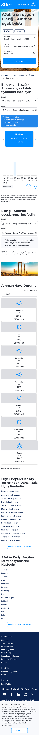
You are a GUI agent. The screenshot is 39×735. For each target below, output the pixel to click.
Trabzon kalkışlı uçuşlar (11, 505)
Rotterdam (5, 587)
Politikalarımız (7, 646)
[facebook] (11, 694)
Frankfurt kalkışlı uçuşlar (11, 516)
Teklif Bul (19, 142)
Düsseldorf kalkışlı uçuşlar (12, 512)
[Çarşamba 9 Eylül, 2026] (35, 175)
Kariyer (4, 662)
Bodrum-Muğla (7, 598)
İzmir (3, 580)
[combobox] (20, 100)
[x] (32, 694)
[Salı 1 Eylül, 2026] (8, 175)
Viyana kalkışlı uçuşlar (10, 526)
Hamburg (5, 591)
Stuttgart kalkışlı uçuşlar (11, 498)
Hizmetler (24, 4)
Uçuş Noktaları (7, 653)
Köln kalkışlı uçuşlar (9, 523)
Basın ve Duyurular (9, 671)
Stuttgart (5, 608)
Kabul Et (19, 731)
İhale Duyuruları (7, 650)
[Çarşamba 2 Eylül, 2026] (11, 175)
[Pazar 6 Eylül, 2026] (25, 175)
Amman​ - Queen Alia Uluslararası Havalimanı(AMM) (18, 46)
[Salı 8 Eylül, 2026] (32, 175)
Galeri (3, 675)
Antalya (4, 577)
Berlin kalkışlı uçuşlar (10, 502)
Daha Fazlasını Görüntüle (19, 546)
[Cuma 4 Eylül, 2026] (18, 175)
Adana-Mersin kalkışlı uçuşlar (13, 533)
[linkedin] (18, 694)
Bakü (3, 615)
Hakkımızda (6, 640)
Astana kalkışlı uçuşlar (10, 537)
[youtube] (4, 694)
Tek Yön (7, 31)
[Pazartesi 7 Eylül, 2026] (28, 175)
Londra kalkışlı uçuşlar (10, 540)
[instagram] (25, 694)
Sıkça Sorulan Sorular (10, 656)
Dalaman (5, 594)
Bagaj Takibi (6, 684)
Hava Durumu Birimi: (30, 290)
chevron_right (36, 139)
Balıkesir (4, 601)
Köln (3, 618)
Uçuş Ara (20, 61)
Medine (4, 605)
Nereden (7, 36)
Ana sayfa (5, 75)
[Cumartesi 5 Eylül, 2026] (21, 175)
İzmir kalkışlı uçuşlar (9, 530)
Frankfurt (5, 584)
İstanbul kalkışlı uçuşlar (11, 491)
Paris (3, 611)
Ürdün (31, 75)
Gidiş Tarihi (8, 51)
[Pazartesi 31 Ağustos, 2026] (4, 175)
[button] (20, 31)
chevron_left (3, 139)
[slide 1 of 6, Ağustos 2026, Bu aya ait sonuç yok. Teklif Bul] (19, 139)
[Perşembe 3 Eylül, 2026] (15, 169)
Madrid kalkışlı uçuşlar (10, 509)
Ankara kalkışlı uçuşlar (10, 495)
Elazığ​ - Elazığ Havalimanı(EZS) (17, 39)
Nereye (6, 44)
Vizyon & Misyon (8, 643)
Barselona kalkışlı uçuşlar (11, 519)
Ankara (4, 570)
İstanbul (4, 573)
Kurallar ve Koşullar (9, 659)
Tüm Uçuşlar (19, 75)
